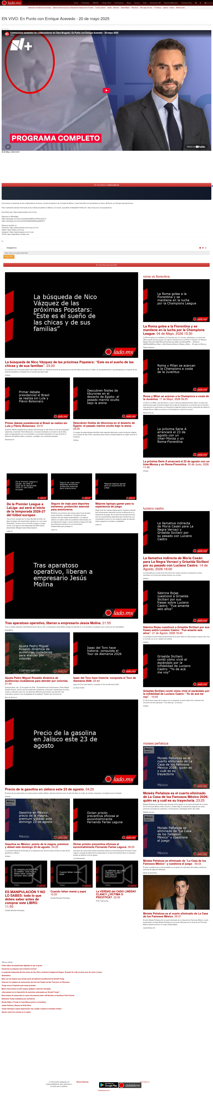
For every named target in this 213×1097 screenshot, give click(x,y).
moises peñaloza (155, 743)
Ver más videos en (106, 185)
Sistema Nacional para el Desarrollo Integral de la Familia (73, 7)
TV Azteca (157, 7)
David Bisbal (125, 7)
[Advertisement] (71, 457)
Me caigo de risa (146, 7)
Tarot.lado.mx (144, 1082)
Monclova (135, 7)
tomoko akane (100, 7)
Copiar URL (9, 257)
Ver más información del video (106, 265)
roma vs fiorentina (156, 276)
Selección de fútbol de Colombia (39, 7)
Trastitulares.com (104, 1090)
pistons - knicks (168, 7)
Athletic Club (180, 7)
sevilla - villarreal (113, 7)
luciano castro (153, 508)
